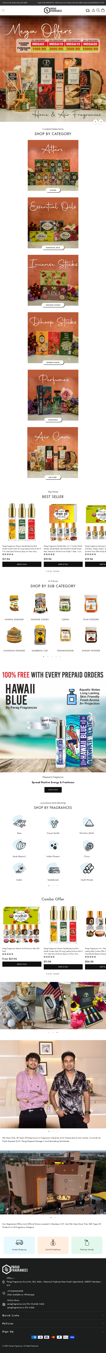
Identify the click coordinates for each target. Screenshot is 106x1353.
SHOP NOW (53, 790)
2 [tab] (47, 656)
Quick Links (10, 1315)
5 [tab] (60, 656)
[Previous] (95, 121)
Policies (8, 1323)
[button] (7, 554)
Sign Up (8, 1331)
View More (53, 571)
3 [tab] (52, 656)
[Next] (101, 121)
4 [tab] (56, 656)
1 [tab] (43, 656)
